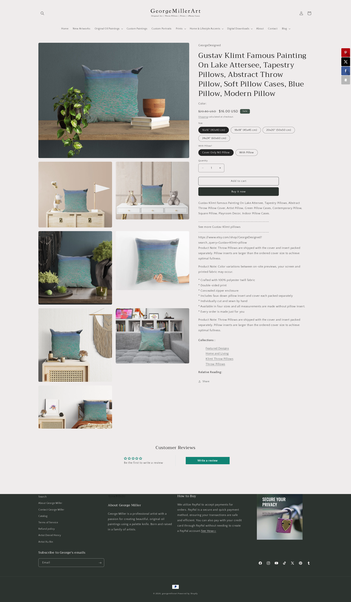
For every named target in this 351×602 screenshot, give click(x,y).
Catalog (42, 515)
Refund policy (46, 528)
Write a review (207, 460)
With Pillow (246, 152)
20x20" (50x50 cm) (278, 129)
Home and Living (217, 353)
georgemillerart (169, 593)
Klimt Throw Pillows (219, 358)
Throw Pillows (215, 364)
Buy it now (238, 191)
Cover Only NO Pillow (216, 152)
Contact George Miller (51, 509)
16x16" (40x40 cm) (213, 129)
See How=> (208, 530)
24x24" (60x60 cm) (214, 138)
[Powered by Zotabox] (345, 80)
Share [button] (206, 381)
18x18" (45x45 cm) (246, 129)
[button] (42, 13)
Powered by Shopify (188, 593)
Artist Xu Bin (45, 541)
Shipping (203, 116)
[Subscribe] (100, 563)
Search (42, 496)
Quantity (203, 160)
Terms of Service (48, 522)
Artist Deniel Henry (49, 535)
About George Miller (50, 503)
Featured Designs (217, 348)
